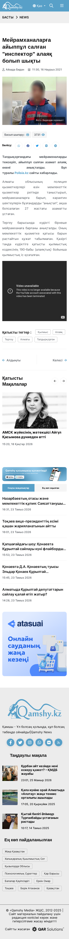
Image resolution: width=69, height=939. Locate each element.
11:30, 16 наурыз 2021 (46, 69)
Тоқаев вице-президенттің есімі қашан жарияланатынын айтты (30, 523)
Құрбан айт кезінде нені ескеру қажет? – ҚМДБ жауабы (39, 770)
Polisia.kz (22, 173)
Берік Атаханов (30, 888)
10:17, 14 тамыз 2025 (35, 828)
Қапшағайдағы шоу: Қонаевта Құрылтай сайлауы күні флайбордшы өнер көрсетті (34, 546)
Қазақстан (53, 888)
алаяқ (59, 332)
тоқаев (9, 888)
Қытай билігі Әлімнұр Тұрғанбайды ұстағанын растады (39, 817)
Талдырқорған (46, 339)
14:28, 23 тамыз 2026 (17, 600)
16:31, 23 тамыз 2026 (16, 509)
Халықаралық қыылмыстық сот (25, 858)
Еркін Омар (43, 880)
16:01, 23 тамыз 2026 (16, 532)
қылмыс (43, 332)
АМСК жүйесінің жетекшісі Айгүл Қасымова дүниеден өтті (31, 434)
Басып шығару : (15, 134)
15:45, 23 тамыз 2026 (17, 577)
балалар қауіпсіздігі (17, 880)
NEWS (24, 17)
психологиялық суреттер (21, 873)
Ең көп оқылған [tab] (50, 488)
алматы (25, 339)
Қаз (39, 6)
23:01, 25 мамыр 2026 (36, 780)
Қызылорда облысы (17, 866)
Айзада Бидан (15, 69)
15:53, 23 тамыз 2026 (17, 554)
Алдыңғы (14, 360)
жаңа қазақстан (15, 851)
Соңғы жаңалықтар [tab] (18, 488)
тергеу (9, 339)
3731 (37, 134)
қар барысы (51, 873)
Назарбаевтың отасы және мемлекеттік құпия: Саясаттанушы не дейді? (32, 501)
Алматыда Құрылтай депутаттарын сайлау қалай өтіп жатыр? (32, 591)
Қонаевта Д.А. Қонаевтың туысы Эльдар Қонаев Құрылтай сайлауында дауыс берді (30, 569)
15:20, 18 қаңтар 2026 (17, 444)
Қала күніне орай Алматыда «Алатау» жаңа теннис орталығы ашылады (42, 794)
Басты (7, 17)
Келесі (57, 360)
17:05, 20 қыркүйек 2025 (38, 804)
